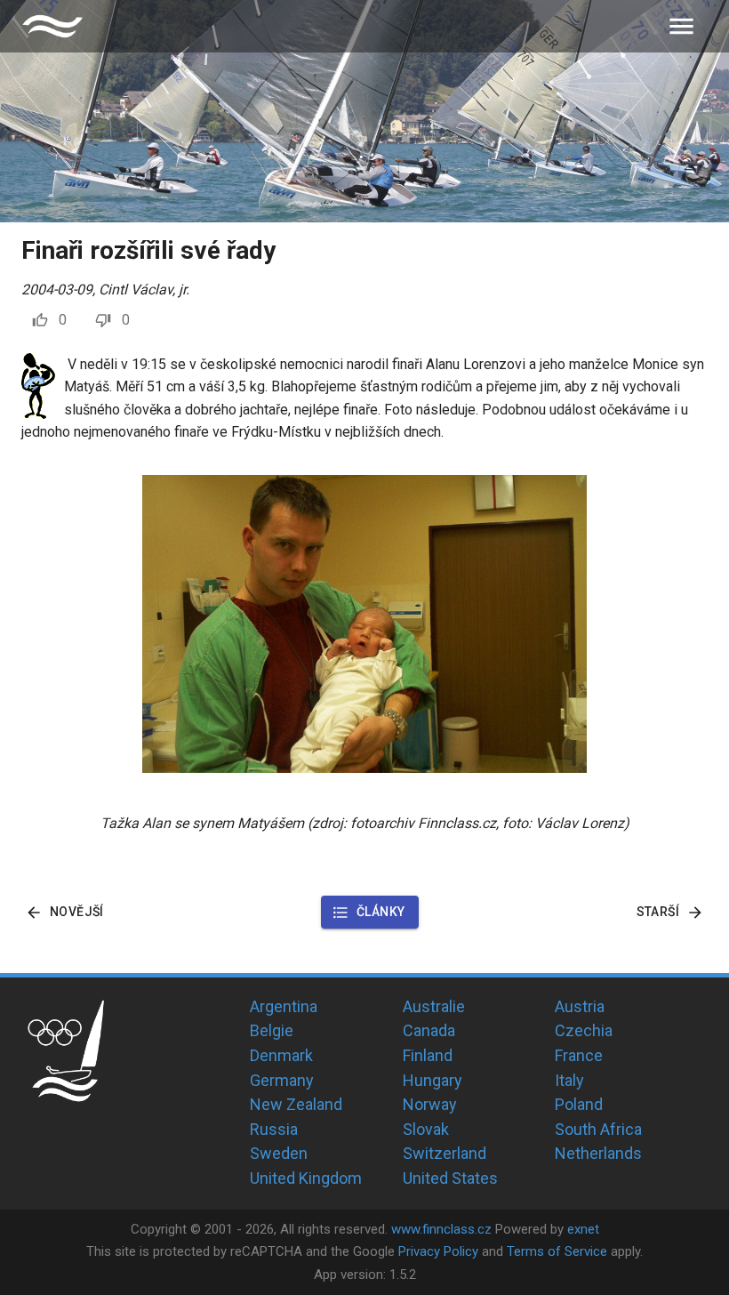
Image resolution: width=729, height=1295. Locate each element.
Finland (428, 1055)
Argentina (283, 1006)
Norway (430, 1104)
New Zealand (296, 1104)
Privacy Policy (438, 1251)
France (579, 1055)
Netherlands (598, 1153)
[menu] (681, 26)
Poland (579, 1104)
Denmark (281, 1055)
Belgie (271, 1030)
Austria (580, 1006)
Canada (429, 1030)
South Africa (598, 1129)
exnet (583, 1229)
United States (450, 1178)
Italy (569, 1080)
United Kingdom (306, 1178)
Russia (274, 1129)
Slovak (426, 1129)
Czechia (584, 1030)
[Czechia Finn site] (52, 26)
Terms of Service (557, 1251)
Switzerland (444, 1153)
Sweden (279, 1153)
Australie (434, 1006)
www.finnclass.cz (441, 1229)
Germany (282, 1080)
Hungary (432, 1080)
